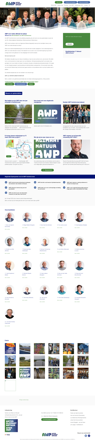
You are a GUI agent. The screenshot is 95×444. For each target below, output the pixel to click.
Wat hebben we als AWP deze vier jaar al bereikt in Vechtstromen (16, 101)
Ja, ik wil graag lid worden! (49, 419)
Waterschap (60, 5)
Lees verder (9, 84)
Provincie (66, 5)
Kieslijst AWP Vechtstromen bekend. (74, 102)
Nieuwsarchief (48, 170)
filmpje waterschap (23, 399)
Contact (86, 5)
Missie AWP (53, 5)
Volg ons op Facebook (70, 2)
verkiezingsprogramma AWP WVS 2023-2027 (21, 82)
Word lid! (59, 2)
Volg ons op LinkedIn (83, 2)
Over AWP (71, 5)
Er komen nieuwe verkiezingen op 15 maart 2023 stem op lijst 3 (15, 136)
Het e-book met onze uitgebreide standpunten (43, 101)
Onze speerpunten (21, 84)
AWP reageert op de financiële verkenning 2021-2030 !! (72, 136)
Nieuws (31, 84)
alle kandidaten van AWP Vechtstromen (21, 35)
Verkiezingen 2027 (79, 5)
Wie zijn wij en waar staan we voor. (44, 137)
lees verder (7, 229)
